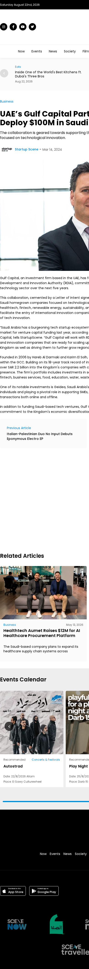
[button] (4, 73)
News (53, 51)
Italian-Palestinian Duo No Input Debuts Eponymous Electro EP (40, 436)
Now (21, 51)
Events (36, 51)
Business (6, 101)
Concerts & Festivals (46, 760)
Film (86, 51)
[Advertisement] (44, 499)
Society (70, 51)
